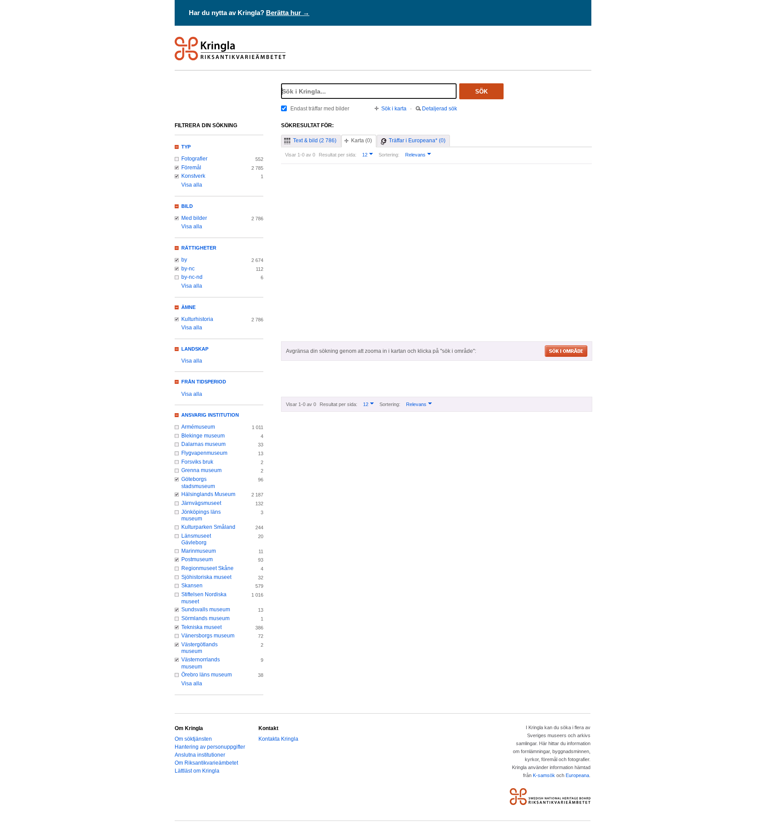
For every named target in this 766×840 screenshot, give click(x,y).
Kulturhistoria (197, 319)
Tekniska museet (201, 627)
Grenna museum (201, 470)
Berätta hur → (287, 12)
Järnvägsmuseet (201, 503)
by (184, 260)
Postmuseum (197, 559)
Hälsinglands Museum (208, 494)
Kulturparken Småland (208, 527)
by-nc (188, 269)
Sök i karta (393, 108)
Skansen (192, 585)
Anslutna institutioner (200, 755)
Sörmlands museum (205, 618)
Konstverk (193, 176)
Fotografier (194, 159)
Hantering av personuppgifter (210, 747)
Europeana (577, 775)
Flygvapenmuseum (204, 453)
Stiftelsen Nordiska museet (204, 598)
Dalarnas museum (203, 444)
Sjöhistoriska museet (206, 577)
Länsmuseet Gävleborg (196, 539)
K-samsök (544, 775)
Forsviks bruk (197, 462)
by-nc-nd (192, 277)
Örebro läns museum (206, 675)
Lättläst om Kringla (197, 771)
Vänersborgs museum (207, 636)
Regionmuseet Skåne (207, 568)
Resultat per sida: (337, 154)
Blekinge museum (203, 436)
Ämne (188, 307)
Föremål (191, 167)
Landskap (194, 349)
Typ (186, 146)
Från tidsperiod (203, 381)
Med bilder (194, 218)
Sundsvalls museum (205, 609)
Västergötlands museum (199, 648)
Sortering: (389, 154)
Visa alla (191, 185)
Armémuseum (198, 427)
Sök (481, 91)
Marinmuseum (198, 551)
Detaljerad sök (439, 108)
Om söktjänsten (193, 739)
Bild (187, 206)
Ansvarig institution (210, 415)
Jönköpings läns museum (201, 515)
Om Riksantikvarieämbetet (206, 763)
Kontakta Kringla (278, 739)
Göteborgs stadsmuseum (198, 482)
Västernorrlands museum (200, 663)
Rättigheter (198, 247)
